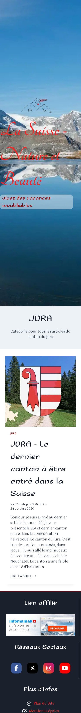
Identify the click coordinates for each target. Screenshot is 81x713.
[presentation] (40, 391)
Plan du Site (44, 704)
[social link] (16, 668)
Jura (13, 434)
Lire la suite (23, 576)
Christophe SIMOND (30, 504)
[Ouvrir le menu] (77, 153)
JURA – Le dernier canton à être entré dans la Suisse (38, 468)
